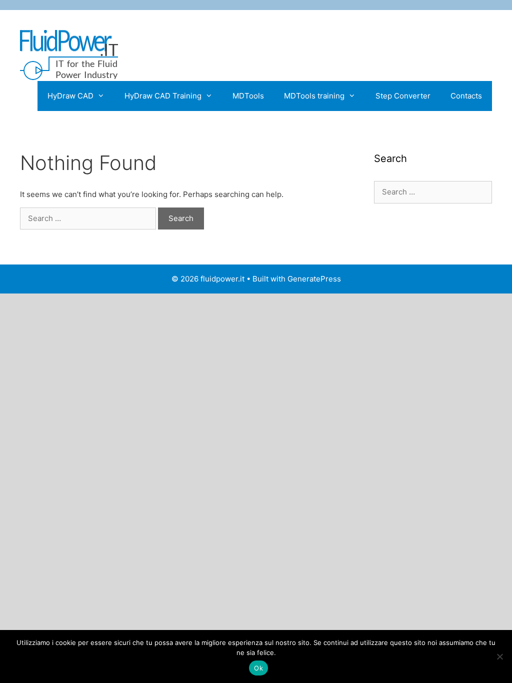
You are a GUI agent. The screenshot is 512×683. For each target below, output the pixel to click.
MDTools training (314, 95)
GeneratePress (314, 279)
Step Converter (403, 95)
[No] (499, 657)
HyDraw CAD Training (163, 95)
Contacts (466, 95)
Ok (258, 668)
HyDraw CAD (71, 95)
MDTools (248, 95)
